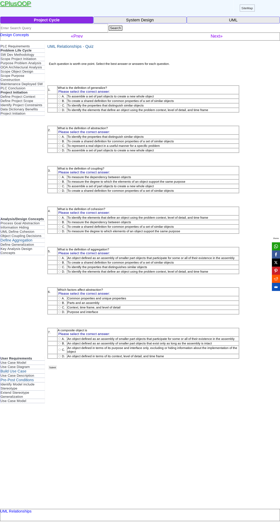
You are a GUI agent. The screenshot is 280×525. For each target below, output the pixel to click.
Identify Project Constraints (21, 105)
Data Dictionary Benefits (19, 109)
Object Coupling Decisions (20, 236)
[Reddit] (276, 279)
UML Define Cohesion (17, 232)
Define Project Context (17, 97)
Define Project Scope (16, 101)
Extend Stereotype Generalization (14, 395)
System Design (140, 20)
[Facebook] (276, 254)
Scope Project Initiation (18, 59)
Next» (217, 36)
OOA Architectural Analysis (21, 67)
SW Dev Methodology (17, 55)
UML (233, 20)
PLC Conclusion (12, 88)
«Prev (77, 36)
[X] (276, 263)
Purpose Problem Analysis (20, 63)
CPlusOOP (15, 3)
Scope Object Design (16, 71)
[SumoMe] (276, 287)
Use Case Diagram (15, 367)
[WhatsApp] (276, 246)
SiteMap (247, 8)
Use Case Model (13, 363)
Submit (52, 367)
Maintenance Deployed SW (21, 84)
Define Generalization (17, 245)
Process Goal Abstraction (20, 223)
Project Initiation (12, 113)
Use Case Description (17, 376)
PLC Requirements (15, 46)
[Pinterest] (276, 271)
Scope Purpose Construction (12, 78)
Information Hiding (14, 227)
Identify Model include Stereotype (17, 386)
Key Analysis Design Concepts (16, 251)
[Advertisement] (22, 168)
